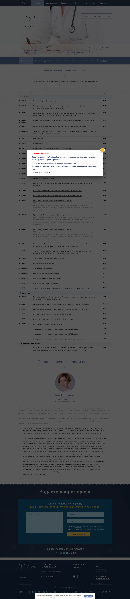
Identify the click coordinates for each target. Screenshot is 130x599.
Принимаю (88, 596)
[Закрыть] (102, 150)
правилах (52, 597)
